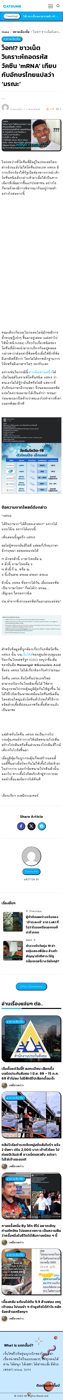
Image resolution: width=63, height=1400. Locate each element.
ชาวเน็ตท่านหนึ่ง (40, 372)
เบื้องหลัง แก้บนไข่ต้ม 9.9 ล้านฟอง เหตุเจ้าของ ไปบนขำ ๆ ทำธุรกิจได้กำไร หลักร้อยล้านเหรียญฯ (31, 1306)
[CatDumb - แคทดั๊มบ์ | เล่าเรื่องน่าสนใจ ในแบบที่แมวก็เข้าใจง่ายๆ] (12, 6)
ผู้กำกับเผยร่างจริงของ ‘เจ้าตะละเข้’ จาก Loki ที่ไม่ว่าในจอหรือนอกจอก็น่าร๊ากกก (42, 924)
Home (5, 32)
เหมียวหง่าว (16, 1085)
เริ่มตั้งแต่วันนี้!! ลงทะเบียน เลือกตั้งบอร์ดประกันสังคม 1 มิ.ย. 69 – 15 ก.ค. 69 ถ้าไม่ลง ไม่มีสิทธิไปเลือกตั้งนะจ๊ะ (30, 1073)
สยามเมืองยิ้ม (21, 32)
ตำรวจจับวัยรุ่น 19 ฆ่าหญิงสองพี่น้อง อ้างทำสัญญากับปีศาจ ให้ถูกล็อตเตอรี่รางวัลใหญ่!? (42, 953)
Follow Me (31, 871)
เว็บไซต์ (27, 654)
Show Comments (31, 986)
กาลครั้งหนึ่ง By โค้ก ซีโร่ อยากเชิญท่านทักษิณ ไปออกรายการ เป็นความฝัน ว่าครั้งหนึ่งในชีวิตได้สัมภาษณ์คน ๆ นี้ (31, 1230)
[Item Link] (31, 1038)
